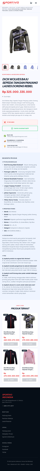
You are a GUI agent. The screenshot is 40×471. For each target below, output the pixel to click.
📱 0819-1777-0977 (8, 406)
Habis (12, 344)
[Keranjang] (31, 3)
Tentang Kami (6, 431)
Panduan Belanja (7, 418)
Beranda (5, 7)
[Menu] (36, 3)
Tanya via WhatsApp (21, 128)
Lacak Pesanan (6, 421)
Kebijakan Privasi (7, 434)
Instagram (5, 446)
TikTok (4, 452)
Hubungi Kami (6, 415)
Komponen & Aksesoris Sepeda (13, 74)
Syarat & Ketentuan (8, 437)
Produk (12, 7)
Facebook (5, 449)
